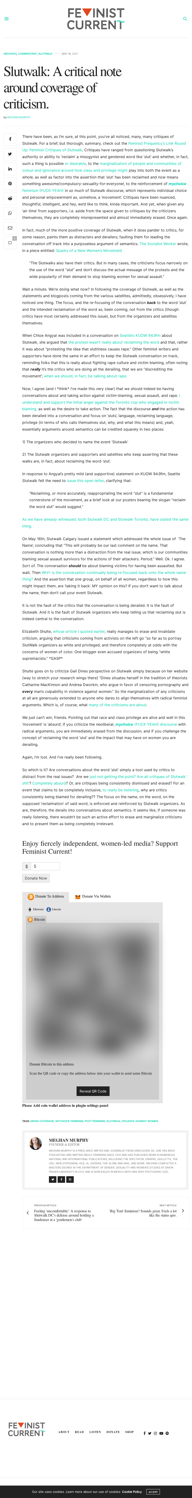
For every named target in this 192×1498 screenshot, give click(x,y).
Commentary (27, 53)
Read (79, 1432)
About (64, 1432)
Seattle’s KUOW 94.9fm (140, 335)
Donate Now (36, 878)
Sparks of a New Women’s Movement (89, 250)
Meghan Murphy (18, 117)
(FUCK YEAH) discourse (146, 724)
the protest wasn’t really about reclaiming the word (113, 342)
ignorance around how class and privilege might (85, 170)
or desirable (75, 163)
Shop (129, 1432)
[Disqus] (96, 1300)
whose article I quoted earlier (79, 631)
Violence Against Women (140, 1121)
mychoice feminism (69, 1121)
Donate (113, 1432)
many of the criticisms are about (117, 704)
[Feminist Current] (96, 18)
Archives (10, 53)
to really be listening (121, 790)
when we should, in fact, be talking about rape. (85, 376)
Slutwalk (45, 53)
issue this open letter (85, 480)
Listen (95, 1432)
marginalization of (116, 163)
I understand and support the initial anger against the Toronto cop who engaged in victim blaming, (101, 402)
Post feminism (95, 1121)
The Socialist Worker (158, 243)
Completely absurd (49, 783)
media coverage (42, 1121)
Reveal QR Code (93, 1091)
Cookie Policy (132, 1492)
